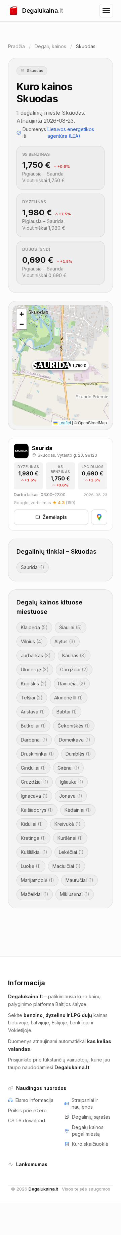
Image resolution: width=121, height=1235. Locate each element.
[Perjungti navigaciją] (106, 10)
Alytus (64, 641)
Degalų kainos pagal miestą (88, 1130)
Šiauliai (70, 627)
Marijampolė (37, 880)
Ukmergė (35, 669)
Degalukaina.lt (43, 1189)
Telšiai (32, 697)
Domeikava (74, 740)
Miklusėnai (74, 894)
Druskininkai (37, 754)
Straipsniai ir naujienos (85, 1103)
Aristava (33, 711)
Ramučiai (71, 683)
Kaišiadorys (37, 810)
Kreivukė (67, 824)
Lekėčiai (71, 852)
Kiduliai (32, 824)
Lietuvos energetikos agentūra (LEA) (70, 132)
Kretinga (33, 838)
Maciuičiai (66, 866)
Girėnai (68, 768)
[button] (21, 314)
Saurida (32, 567)
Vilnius (32, 641)
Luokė (31, 866)
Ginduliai (33, 768)
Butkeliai (33, 725)
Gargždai (74, 669)
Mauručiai (79, 880)
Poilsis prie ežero (27, 1110)
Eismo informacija (34, 1100)
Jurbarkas (36, 655)
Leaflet (64, 422)
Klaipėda (34, 627)
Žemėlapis (55, 517)
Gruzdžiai (34, 782)
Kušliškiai (34, 852)
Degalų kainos (50, 46)
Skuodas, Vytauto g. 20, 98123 (67, 455)
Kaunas (74, 655)
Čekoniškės (73, 725)
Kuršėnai (70, 838)
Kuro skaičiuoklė (90, 1144)
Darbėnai (34, 740)
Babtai (66, 711)
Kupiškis (34, 683)
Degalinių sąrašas (91, 1117)
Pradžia (16, 46)
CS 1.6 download (26, 1120)
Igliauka (71, 782)
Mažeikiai (34, 894)
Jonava (70, 796)
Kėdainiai (78, 810)
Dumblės (78, 754)
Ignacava (34, 796)
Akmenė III (68, 697)
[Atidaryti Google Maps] (99, 517)
